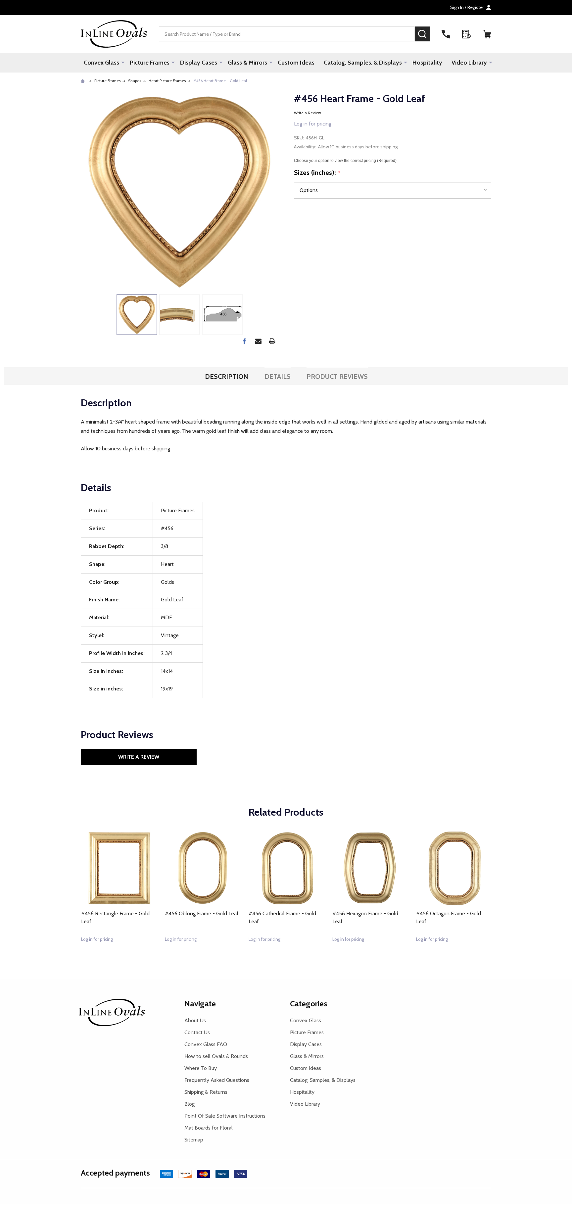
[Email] (258, 341)
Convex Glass (101, 62)
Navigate (200, 1003)
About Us (195, 1020)
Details (277, 376)
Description (226, 376)
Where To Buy (200, 1068)
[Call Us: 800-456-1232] (446, 34)
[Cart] (487, 34)
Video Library (469, 62)
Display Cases (198, 62)
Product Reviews (337, 376)
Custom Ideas (296, 62)
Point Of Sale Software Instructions (224, 1116)
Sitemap (193, 1139)
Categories (308, 1003)
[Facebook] (244, 341)
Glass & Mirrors (247, 62)
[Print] (272, 341)
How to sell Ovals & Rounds (216, 1056)
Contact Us (197, 1032)
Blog (189, 1104)
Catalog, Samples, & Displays (363, 62)
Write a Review (307, 112)
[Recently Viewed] (466, 34)
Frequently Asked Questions (216, 1080)
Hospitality (427, 62)
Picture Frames (149, 62)
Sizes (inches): (317, 173)
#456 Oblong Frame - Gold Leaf (202, 913)
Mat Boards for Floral (208, 1128)
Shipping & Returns (205, 1092)
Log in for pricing (312, 124)
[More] (122, 62)
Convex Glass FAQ (205, 1044)
